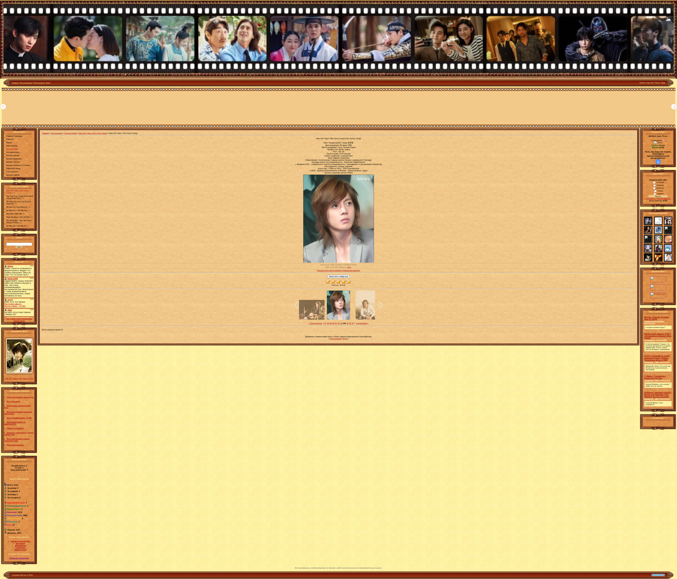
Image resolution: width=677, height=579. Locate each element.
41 (336, 323)
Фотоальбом (56, 133)
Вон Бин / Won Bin (14, 214)
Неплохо (660, 188)
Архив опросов (664, 199)
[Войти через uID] (658, 161)
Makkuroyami (20, 550)
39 (331, 323)
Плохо (660, 191)
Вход (48, 83)
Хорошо (660, 185)
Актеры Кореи (70, 133)
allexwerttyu (20, 545)
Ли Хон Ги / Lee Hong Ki (16, 207)
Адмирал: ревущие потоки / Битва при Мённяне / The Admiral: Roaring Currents (657, 395)
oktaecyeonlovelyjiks (20, 541)
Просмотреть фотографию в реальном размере (338, 270)
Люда (349, 267)
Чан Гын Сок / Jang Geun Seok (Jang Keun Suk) (19, 197)
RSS (663, 83)
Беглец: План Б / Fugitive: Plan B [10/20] (656, 318)
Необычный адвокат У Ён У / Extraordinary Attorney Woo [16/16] (657, 336)
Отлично (660, 182)
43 (341, 323)
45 (347, 323)
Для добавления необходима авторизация (19, 320)
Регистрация (39, 83)
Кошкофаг (20, 548)
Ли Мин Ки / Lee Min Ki (16, 226)
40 (333, 323)
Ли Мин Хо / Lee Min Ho (16, 210)
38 (328, 323)
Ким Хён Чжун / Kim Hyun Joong (19, 378)
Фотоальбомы (26, 83)
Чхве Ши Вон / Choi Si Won (18, 217)
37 (325, 323)
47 (353, 323)
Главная (15, 83)
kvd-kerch (20, 543)
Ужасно (660, 194)
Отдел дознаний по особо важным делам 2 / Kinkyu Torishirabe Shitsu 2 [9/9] (657, 358)
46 (350, 323)
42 (338, 323)
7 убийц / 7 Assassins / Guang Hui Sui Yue (655, 377)
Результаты (650, 199)
